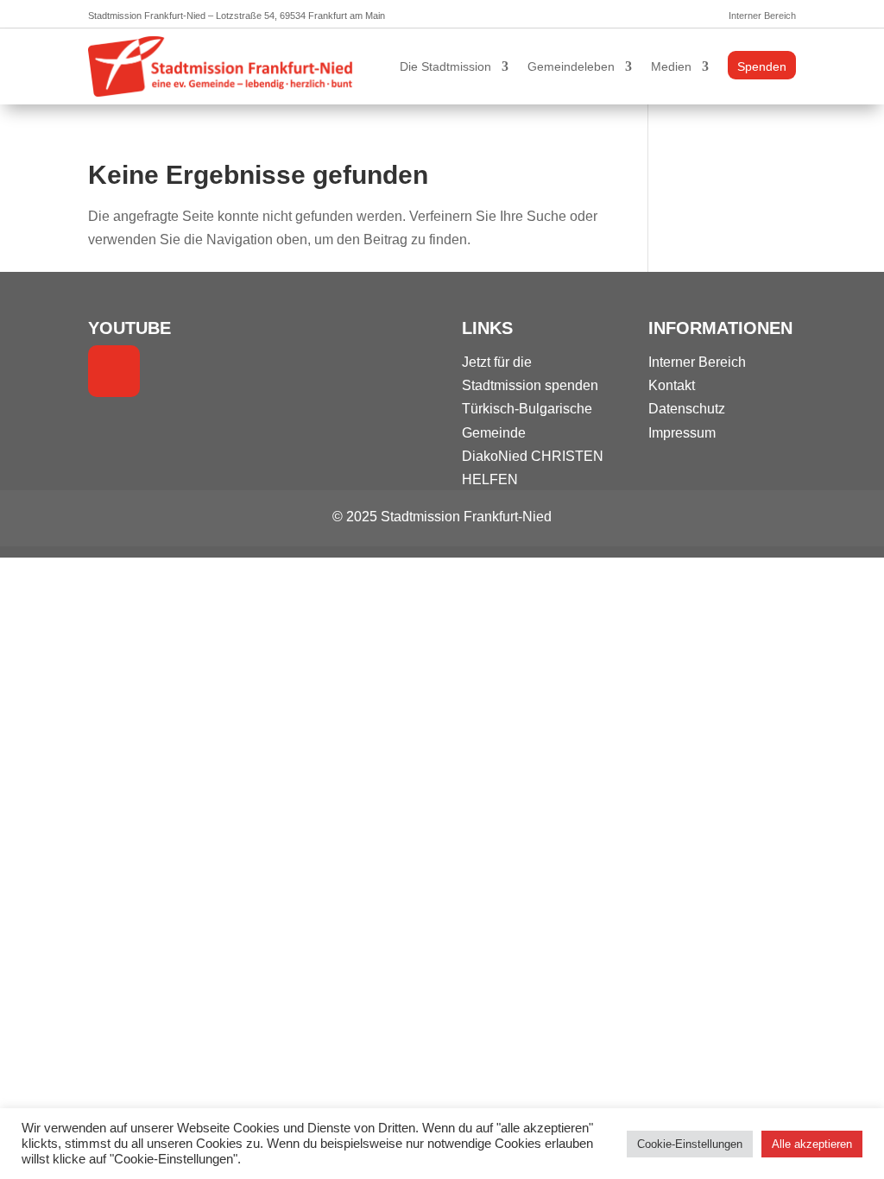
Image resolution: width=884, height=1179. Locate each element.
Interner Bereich (762, 15)
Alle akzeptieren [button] (812, 1144)
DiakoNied (494, 456)
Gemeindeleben (571, 66)
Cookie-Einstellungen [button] (689, 1144)
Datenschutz (686, 408)
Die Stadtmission (445, 66)
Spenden (761, 66)
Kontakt (671, 385)
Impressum (682, 433)
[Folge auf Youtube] (114, 371)
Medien (671, 66)
